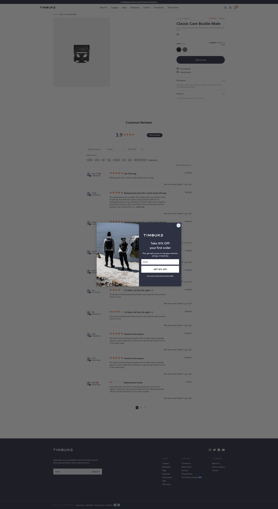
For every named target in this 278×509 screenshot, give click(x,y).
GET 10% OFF (160, 269)
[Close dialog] (178, 225)
